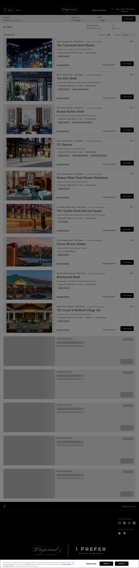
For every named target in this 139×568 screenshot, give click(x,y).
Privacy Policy (67, 564)
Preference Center (91, 563)
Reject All (106, 563)
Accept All (122, 563)
